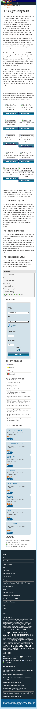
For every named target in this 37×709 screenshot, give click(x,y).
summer (11, 648)
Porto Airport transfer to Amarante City (16, 642)
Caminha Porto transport (14, 624)
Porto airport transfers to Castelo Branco (18, 640)
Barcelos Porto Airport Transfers (16, 621)
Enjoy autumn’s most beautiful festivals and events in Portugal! (18, 670)
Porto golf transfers (8, 580)
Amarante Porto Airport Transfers (23, 618)
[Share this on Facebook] (11, 657)
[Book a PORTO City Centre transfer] (10, 439)
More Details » (10, 113)
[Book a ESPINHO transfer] (10, 465)
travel (5, 650)
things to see (30, 648)
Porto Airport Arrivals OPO (10, 599)
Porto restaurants (8, 592)
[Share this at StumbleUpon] (12, 660)
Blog (4, 605)
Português (12, 374)
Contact (5, 608)
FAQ (4, 567)
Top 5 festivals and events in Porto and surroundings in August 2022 (14, 689)
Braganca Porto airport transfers (16, 622)
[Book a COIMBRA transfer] (10, 479)
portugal (25, 645)
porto (11, 632)
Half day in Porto (12, 386)
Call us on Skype (19, 546)
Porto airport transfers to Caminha (21, 639)
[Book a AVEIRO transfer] (10, 505)
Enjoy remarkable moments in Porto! (13, 685)
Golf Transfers (7, 577)
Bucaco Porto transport (14, 623)
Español (11, 368)
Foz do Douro (12, 630)
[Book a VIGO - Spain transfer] (10, 532)
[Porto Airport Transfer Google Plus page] (11, 4)
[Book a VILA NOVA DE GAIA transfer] (10, 452)
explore (5, 630)
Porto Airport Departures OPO (11, 595)
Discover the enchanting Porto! (12, 682)
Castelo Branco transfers (14, 626)
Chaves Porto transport (26, 626)
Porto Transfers (7, 564)
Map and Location (8, 586)
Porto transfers (12, 646)
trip (8, 650)
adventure (8, 617)
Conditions (6, 570)
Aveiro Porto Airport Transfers (20, 619)
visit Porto (14, 650)
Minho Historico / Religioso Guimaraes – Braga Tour (18, 397)
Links (4, 589)
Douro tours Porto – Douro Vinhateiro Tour (18, 406)
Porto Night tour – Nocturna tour (16, 389)
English (11, 364)
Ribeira (5, 648)
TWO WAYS (11, 340)
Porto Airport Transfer (9, 602)
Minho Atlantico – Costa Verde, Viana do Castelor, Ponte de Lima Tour (18, 401)
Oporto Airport (7, 561)
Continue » (18, 354)
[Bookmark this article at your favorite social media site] (25, 657)
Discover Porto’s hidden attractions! (13, 674)
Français (11, 371)
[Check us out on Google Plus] (27, 660)
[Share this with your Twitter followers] (7, 662)
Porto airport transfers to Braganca (14, 638)
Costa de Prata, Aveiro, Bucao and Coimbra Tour (17, 410)
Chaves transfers (7, 627)
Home (3, 5)
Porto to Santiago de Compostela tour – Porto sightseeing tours (19, 419)
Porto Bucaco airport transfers (21, 643)
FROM (10, 308)
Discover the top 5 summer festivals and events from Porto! (17, 678)
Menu (18, 3)
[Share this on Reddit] (10, 658)
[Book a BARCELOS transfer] (10, 519)
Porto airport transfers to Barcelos (11, 636)
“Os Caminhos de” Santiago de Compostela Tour (16, 392)
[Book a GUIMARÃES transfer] (10, 492)
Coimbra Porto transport (24, 627)
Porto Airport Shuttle (9, 573)
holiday (21, 629)
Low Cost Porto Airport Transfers (25, 704)
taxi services (20, 648)
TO (9, 317)
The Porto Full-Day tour (14, 382)
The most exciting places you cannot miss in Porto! (18, 693)
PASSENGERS (12, 331)
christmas (15, 627)
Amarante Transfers (8, 619)
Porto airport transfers (22, 635)
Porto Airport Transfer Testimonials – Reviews (16, 583)
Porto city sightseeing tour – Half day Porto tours (18, 415)
